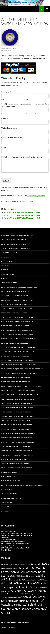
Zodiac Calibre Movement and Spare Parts (17, 308)
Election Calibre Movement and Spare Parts (17, 352)
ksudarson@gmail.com (36, 196)
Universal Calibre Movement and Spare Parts (18, 451)
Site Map (4, 278)
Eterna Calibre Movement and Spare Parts (17, 360)
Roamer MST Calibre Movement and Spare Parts (18, 433)
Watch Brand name (9, 128)
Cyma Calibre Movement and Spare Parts (16, 343)
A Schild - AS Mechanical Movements (22, 576)
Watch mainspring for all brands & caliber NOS (19, 287)
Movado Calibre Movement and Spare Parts (17, 416)
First (2, 99)
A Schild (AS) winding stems (28, 594)
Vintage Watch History (9, 472)
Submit (6, 181)
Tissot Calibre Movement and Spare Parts (16, 304)
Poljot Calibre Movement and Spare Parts (16, 429)
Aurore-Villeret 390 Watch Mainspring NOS (22, 218)
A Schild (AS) (39, 564)
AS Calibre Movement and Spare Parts (15, 291)
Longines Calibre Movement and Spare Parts (17, 408)
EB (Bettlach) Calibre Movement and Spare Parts (19, 347)
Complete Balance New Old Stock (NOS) (15, 248)
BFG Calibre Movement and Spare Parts (15, 313)
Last (27, 99)
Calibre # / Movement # (11, 137)
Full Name (6, 92)
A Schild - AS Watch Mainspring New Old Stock (31, 580)
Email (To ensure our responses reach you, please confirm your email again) (25, 105)
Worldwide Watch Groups (11, 498)
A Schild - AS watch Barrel (28, 591)
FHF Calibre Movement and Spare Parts (15, 382)
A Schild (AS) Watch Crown (12, 597)
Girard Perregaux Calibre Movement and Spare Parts (21, 386)
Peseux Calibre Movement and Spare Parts (16, 425)
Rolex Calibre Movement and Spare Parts (16, 438)
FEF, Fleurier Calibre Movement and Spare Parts (19, 373)
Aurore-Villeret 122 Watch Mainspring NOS (22, 212)
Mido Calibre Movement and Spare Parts (16, 412)
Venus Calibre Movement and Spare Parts (16, 459)
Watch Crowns (6, 261)
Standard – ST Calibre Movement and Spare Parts (19, 442)
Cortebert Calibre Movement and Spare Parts (18, 339)
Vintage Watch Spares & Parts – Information (17, 235)
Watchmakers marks (9, 494)
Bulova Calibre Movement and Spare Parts (17, 321)
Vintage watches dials (9, 253)
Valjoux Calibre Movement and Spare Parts (17, 455)
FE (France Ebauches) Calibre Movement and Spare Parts (22, 369)
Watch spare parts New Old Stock (13, 240)
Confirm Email (31, 114)
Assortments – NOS (8, 274)
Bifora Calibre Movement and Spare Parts (17, 317)
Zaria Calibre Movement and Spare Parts (16, 463)
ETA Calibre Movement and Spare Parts (15, 296)
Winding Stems (6, 257)
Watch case (5, 265)
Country (5, 118)
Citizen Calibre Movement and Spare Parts (17, 334)
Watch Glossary (7, 489)
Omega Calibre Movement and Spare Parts (17, 300)
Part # (4, 147)
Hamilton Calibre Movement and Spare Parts (18, 390)
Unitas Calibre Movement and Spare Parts (16, 446)
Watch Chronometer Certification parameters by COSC (22, 485)
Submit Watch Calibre (9, 476)
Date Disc (4, 270)
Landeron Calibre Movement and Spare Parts (18, 403)
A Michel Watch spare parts (22, 564)
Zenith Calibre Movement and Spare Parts (16, 468)
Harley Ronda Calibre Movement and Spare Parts (19, 395)
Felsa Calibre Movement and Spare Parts (16, 377)
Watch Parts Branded (9, 283)
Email (3, 114)
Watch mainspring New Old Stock (13, 244)
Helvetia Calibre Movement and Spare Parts (17, 399)
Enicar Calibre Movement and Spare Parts (16, 356)
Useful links (5, 507)
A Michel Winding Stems (8, 564)
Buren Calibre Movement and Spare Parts (16, 326)
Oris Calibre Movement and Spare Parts (16, 420)
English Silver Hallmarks (10, 481)
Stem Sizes (4, 511)
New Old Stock (6, 502)
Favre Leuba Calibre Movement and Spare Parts (18, 364)
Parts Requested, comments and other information (22, 157)
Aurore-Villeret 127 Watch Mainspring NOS (22, 215)
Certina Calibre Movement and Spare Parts (17, 330)
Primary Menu (47, 9)
